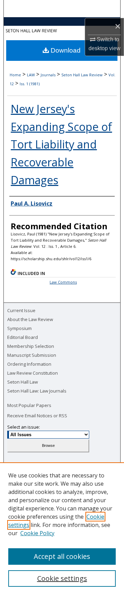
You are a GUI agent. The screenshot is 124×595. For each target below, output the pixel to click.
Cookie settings (62, 578)
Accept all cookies (62, 556)
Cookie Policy (37, 533)
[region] (62, 528)
